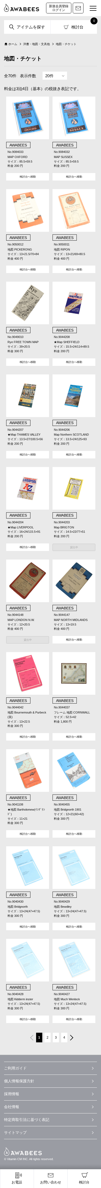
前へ (31, 1038)
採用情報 (11, 1094)
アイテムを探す (31, 27)
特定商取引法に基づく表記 (26, 1119)
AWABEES (23, 1151)
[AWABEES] (21, 8)
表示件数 (28, 75)
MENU (93, 8)
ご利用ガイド (15, 1068)
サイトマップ (15, 1132)
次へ (72, 1038)
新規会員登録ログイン (58, 8)
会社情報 (11, 1107)
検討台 (77, 27)
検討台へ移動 (28, 176)
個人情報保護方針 (19, 1081)
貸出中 (74, 547)
